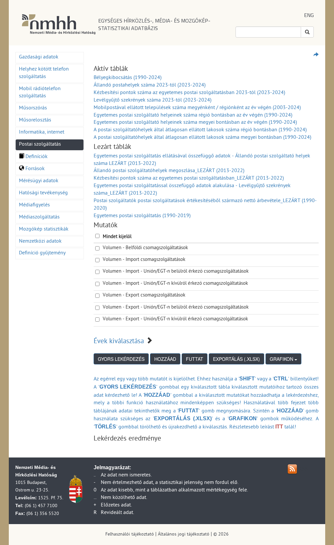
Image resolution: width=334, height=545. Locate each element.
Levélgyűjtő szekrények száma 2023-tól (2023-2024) (152, 101)
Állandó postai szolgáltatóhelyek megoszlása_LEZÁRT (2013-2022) (169, 171)
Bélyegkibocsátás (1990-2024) (127, 78)
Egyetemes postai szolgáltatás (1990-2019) (142, 216)
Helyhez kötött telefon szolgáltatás (44, 73)
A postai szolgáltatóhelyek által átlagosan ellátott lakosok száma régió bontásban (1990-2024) (200, 130)
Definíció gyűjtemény (42, 253)
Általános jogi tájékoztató (183, 534)
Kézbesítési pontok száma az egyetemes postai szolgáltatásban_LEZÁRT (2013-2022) (189, 179)
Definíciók (36, 157)
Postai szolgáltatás (40, 145)
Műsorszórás (33, 108)
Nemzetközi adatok (40, 242)
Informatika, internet (41, 133)
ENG (309, 15)
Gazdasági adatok (38, 57)
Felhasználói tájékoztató (129, 534)
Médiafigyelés (34, 205)
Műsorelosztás (35, 120)
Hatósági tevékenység (43, 193)
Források (34, 169)
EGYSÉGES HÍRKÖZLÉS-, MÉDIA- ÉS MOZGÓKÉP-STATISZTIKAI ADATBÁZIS (154, 24)
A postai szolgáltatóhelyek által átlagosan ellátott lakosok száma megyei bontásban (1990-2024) (202, 138)
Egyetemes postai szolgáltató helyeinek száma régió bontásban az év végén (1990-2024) (193, 116)
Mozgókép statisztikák (43, 229)
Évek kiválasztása (119, 342)
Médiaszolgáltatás (39, 217)
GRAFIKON (282, 359)
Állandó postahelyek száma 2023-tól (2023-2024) (149, 85)
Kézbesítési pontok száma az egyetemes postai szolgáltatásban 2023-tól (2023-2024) (189, 93)
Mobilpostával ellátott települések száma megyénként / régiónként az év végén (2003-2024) (197, 108)
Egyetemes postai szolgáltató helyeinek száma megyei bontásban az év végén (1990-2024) (195, 123)
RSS (303, 470)
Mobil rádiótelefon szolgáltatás (40, 93)
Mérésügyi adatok (38, 181)
